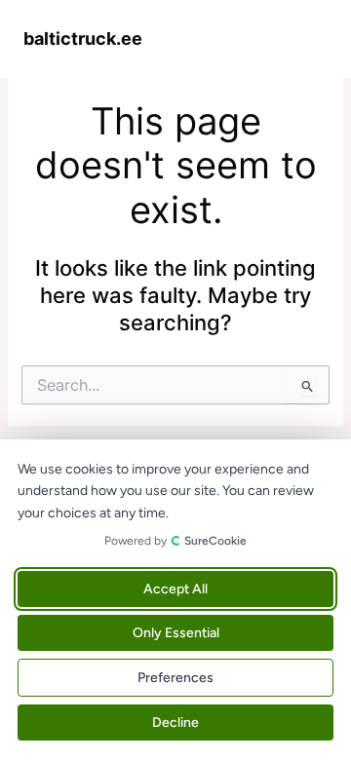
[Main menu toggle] (307, 38)
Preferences (175, 677)
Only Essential (176, 633)
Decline (175, 722)
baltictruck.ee (82, 38)
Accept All (175, 589)
